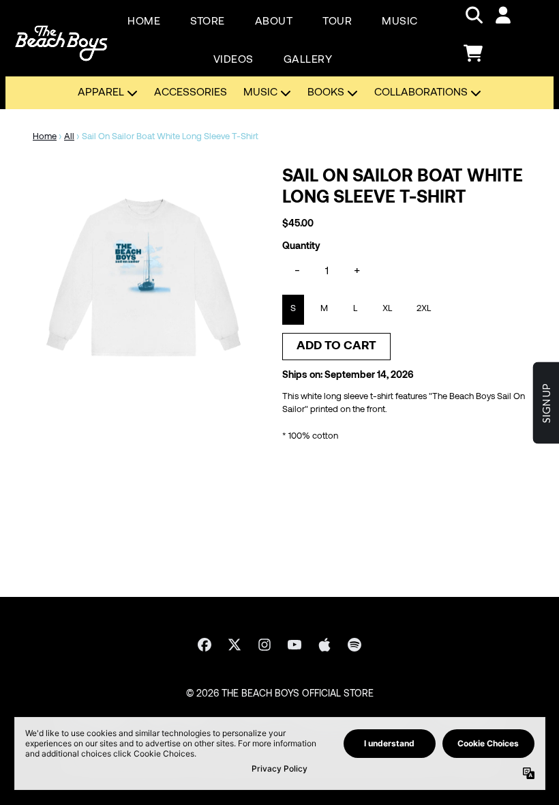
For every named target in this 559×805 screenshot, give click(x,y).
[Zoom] (144, 277)
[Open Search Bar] (473, 15)
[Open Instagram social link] (265, 645)
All (69, 137)
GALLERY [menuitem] (308, 60)
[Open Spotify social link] (354, 645)
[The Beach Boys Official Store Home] (61, 34)
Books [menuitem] (325, 93)
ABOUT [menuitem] (274, 22)
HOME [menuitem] (143, 22)
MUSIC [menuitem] (400, 22)
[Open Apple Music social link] (324, 645)
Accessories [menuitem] (190, 93)
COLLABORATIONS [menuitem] (421, 93)
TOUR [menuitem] (337, 22)
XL (387, 309)
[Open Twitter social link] (235, 645)
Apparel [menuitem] (101, 93)
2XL (424, 309)
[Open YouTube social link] (294, 645)
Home (45, 137)
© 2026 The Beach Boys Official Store (280, 694)
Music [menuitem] (260, 93)
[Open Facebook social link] (205, 645)
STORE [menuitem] (207, 22)
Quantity (301, 246)
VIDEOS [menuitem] (233, 60)
